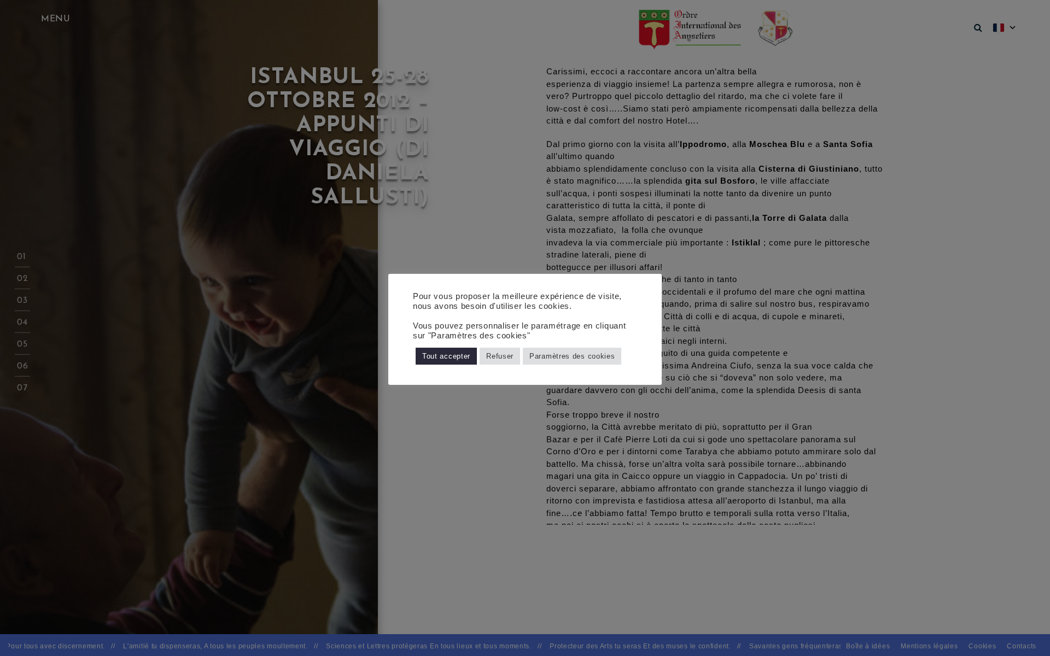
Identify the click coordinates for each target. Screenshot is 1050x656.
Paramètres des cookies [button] (572, 356)
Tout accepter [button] (446, 356)
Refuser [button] (500, 356)
